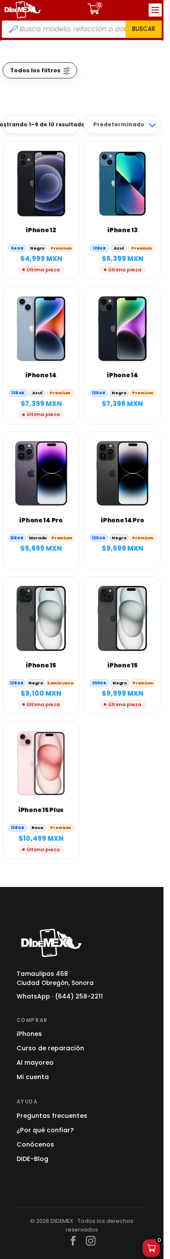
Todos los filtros (35, 70)
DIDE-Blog (32, 1158)
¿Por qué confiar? (45, 1130)
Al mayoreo (35, 1062)
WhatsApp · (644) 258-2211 (60, 996)
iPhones (29, 1033)
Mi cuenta (33, 1077)
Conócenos (35, 1144)
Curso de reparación (50, 1048)
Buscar (143, 29)
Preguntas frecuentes (52, 1115)
